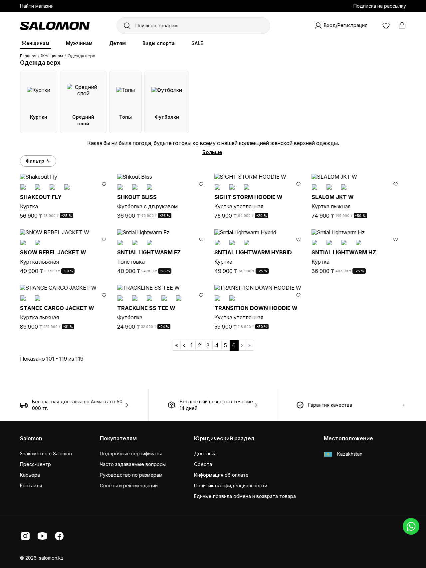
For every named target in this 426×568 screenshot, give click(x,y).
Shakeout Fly (41, 197)
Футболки (167, 117)
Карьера (30, 475)
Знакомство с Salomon (46, 453)
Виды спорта (158, 43)
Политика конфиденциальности (230, 485)
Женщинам (35, 43)
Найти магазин (37, 6)
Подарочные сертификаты (131, 453)
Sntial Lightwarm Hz (344, 252)
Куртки (38, 117)
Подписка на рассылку (379, 6)
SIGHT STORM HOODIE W (248, 197)
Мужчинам (79, 43)
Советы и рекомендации (129, 485)
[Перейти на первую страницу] (176, 345)
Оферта (203, 464)
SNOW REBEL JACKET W (53, 252)
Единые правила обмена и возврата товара (245, 496)
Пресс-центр (35, 464)
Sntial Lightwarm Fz (149, 252)
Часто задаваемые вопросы (133, 464)
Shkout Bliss (137, 197)
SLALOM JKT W (333, 197)
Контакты (31, 485)
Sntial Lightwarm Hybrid (253, 252)
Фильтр (35, 161)
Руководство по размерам (131, 475)
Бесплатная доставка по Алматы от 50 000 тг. (77, 405)
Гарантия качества (330, 405)
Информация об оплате (221, 475)
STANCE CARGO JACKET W (57, 308)
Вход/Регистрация (345, 25)
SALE (197, 43)
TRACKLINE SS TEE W (146, 308)
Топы (125, 117)
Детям (117, 43)
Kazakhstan (349, 454)
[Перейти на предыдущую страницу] (184, 345)
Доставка (205, 453)
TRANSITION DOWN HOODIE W (256, 308)
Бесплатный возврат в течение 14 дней (216, 405)
